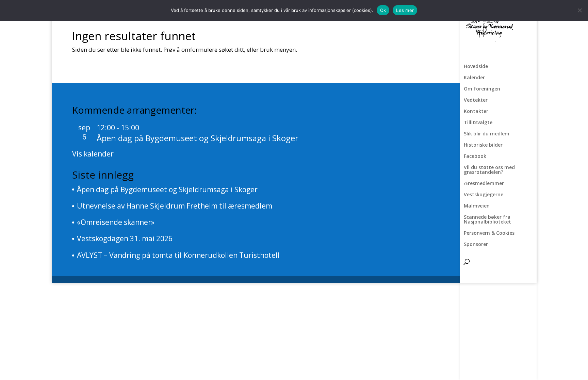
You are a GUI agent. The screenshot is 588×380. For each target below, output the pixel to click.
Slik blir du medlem (486, 134)
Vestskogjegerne (483, 195)
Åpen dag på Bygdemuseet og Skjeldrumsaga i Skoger (197, 138)
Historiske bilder (483, 145)
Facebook (475, 156)
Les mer (405, 10)
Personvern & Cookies (489, 233)
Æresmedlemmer (484, 183)
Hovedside (476, 66)
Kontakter (476, 111)
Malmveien (477, 206)
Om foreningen (482, 89)
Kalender (474, 78)
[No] (579, 10)
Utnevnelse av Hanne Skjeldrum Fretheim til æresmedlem (174, 206)
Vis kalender (93, 154)
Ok (383, 10)
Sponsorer (476, 244)
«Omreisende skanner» (115, 222)
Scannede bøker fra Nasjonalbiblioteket (487, 220)
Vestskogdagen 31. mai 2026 (125, 238)
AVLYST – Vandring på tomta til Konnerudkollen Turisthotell (178, 255)
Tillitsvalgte (478, 123)
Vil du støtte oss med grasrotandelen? (489, 170)
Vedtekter (476, 100)
